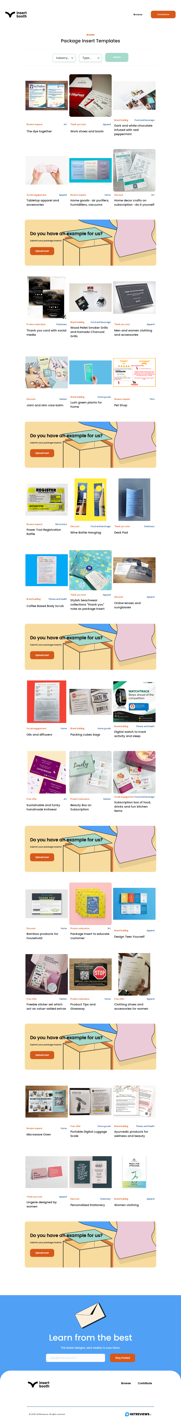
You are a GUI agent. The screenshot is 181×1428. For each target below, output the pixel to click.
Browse (138, 14)
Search (117, 57)
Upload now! (42, 251)
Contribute (163, 14)
